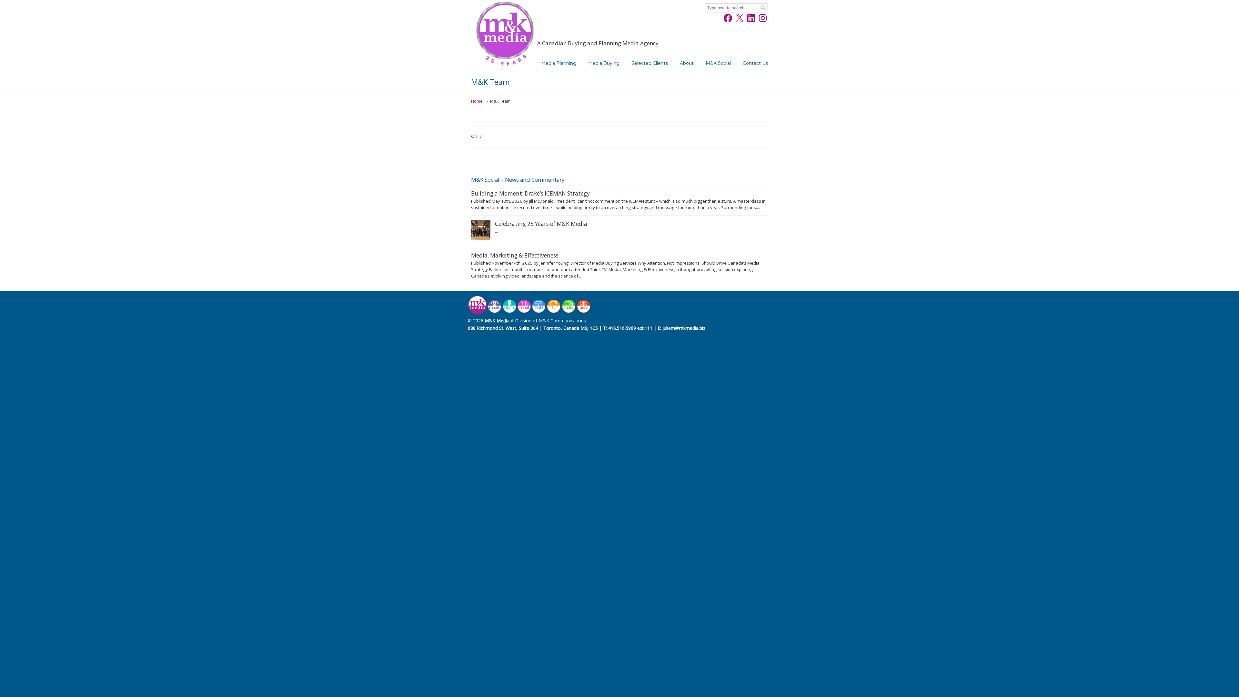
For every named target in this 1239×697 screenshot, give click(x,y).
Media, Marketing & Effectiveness (515, 255)
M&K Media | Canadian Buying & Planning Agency (505, 34)
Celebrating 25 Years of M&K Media (541, 223)
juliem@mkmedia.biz (683, 328)
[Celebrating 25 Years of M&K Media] (480, 238)
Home (477, 101)
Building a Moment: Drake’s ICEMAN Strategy (530, 193)
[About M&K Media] (530, 313)
